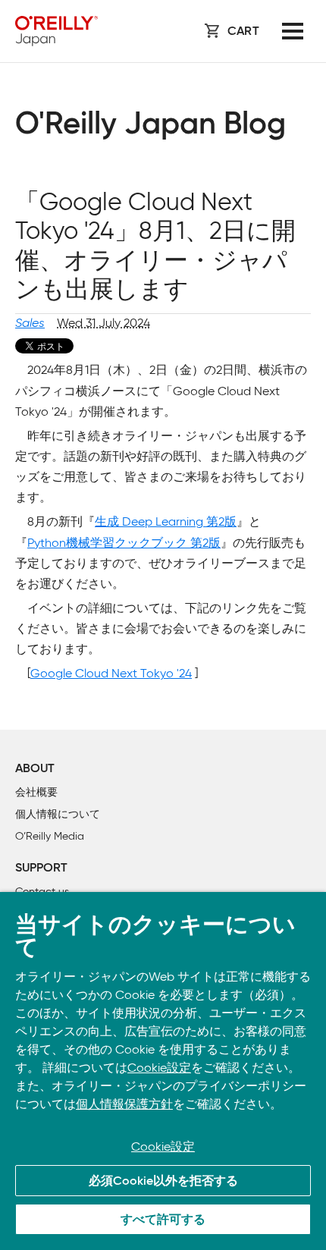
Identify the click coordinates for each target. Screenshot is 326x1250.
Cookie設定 (159, 1067)
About (35, 769)
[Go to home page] (56, 31)
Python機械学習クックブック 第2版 (124, 542)
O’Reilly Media (49, 836)
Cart (243, 32)
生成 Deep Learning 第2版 (166, 521)
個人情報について (57, 814)
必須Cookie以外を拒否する (163, 1182)
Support (41, 868)
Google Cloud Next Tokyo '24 (111, 673)
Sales (30, 323)
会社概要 (36, 792)
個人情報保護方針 (124, 1104)
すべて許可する (163, 1220)
